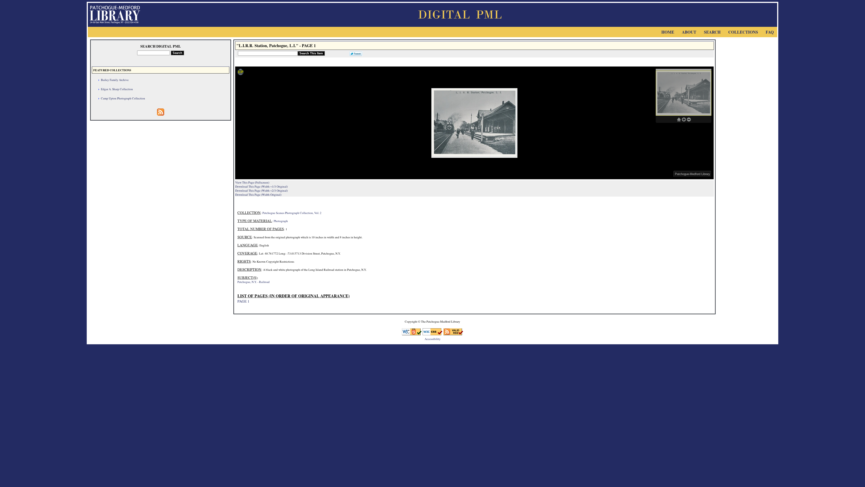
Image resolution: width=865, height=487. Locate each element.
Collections (743, 32)
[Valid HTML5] (412, 333)
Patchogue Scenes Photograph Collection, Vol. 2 (291, 213)
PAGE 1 (243, 301)
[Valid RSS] (453, 333)
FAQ (770, 32)
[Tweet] (355, 53)
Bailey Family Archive (115, 80)
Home (667, 32)
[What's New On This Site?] (160, 114)
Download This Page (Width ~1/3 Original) (261, 186)
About (689, 32)
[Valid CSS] (432, 333)
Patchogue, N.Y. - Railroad (253, 282)
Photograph (281, 221)
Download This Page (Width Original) (258, 195)
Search (712, 32)
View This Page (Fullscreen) (252, 182)
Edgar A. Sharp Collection (117, 89)
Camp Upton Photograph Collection (123, 98)
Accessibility (433, 339)
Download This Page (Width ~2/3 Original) (261, 190)
